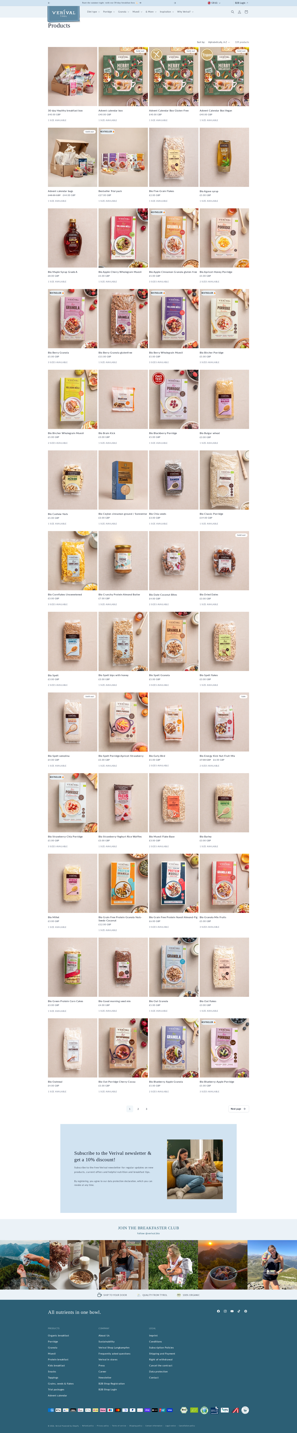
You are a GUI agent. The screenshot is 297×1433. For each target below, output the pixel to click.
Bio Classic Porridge (211, 513)
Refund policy (88, 1426)
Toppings (53, 1377)
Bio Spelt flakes (209, 675)
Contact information (153, 1426)
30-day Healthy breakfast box (65, 110)
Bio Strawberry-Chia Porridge (65, 836)
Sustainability (106, 1341)
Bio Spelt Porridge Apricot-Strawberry (121, 755)
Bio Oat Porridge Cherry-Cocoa (117, 1081)
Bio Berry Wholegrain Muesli (166, 352)
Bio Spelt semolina (59, 755)
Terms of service (119, 1426)
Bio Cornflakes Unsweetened (65, 594)
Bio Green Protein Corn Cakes (65, 1001)
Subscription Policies (161, 1347)
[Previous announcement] (49, 3)
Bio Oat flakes (208, 1001)
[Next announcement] (174, 3)
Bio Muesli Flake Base (162, 836)
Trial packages (56, 1389)
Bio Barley (206, 836)
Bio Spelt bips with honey (114, 675)
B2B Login (240, 3)
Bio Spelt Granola (159, 675)
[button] (93, 12)
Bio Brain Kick (107, 433)
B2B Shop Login (108, 1389)
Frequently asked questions (115, 1353)
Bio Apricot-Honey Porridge (216, 271)
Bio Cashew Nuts (58, 513)
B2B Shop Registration (112, 1383)
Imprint (153, 1335)
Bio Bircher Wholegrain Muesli (66, 433)
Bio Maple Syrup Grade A (62, 271)
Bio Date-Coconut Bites (163, 594)
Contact (154, 1377)
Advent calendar (57, 1395)
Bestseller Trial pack (110, 191)
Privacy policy (103, 1426)
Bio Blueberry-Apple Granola (166, 1081)
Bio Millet (53, 917)
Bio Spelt (53, 675)
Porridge (53, 1341)
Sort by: (201, 42)
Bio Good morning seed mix (115, 1001)
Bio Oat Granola (158, 1001)
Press (102, 1365)
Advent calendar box (111, 110)
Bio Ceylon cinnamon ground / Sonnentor (123, 513)
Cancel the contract (160, 1365)
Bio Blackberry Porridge (163, 433)
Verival (58, 1426)
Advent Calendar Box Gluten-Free (169, 110)
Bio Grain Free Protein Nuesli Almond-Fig (173, 917)
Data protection (158, 1371)
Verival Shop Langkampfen (114, 1347)
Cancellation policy (187, 1426)
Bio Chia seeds (157, 513)
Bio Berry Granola (58, 352)
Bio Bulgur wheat (210, 433)
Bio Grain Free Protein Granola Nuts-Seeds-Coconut (120, 919)
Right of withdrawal (160, 1359)
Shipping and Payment (162, 1353)
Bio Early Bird (157, 755)
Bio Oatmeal (55, 1081)
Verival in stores (108, 1359)
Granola (52, 1347)
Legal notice (170, 1426)
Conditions (155, 1341)
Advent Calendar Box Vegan (216, 110)
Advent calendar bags (60, 191)
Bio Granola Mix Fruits (213, 917)
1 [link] (130, 1108)
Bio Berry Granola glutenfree (115, 352)
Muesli (52, 1353)
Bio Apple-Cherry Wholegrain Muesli (120, 271)
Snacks (52, 1371)
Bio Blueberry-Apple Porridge (217, 1081)
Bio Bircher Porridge (212, 352)
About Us (104, 1335)
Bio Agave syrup (209, 191)
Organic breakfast (58, 1335)
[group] (25, 1265)
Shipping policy (135, 1426)
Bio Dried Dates (209, 594)
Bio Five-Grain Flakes (161, 191)
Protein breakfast (58, 1359)
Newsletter (105, 1377)
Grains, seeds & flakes (61, 1383)
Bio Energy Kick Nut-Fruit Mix (217, 755)
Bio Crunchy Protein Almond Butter (119, 594)
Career (102, 1371)
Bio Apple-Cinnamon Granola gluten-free (173, 271)
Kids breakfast (56, 1365)
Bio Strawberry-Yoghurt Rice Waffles (120, 836)
